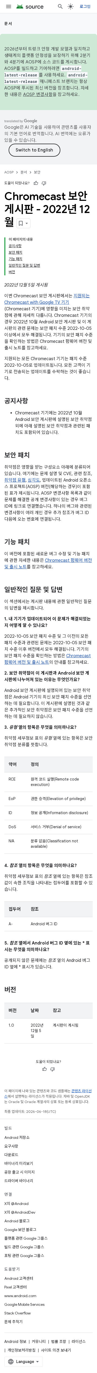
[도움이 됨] (36, 183)
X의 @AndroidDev (19, 1212)
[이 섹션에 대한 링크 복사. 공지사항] (33, 401)
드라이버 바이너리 (18, 1180)
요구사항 (11, 1146)
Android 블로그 (17, 1221)
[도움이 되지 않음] (44, 183)
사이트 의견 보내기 (56, 1350)
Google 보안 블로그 (20, 1229)
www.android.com (20, 1295)
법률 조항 (58, 1341)
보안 (37, 172)
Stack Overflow (17, 1313)
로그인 (85, 6)
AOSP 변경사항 (38, 94)
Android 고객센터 (18, 1278)
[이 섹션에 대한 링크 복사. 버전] (21, 990)
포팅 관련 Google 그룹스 (24, 1255)
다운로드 (11, 1154)
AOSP (8, 172)
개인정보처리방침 (22, 1350)
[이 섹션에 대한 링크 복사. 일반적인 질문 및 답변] (68, 590)
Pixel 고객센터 (15, 1287)
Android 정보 (15, 1341)
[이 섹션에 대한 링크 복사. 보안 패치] (35, 456)
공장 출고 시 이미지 (19, 1172)
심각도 (34, 480)
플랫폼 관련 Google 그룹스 (26, 1238)
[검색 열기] (60, 6)
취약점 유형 (15, 480)
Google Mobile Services (24, 1304)
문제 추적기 (13, 1321)
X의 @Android (16, 1203)
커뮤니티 (39, 1341)
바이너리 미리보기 (18, 1163)
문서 (8, 23)
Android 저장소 (17, 1137)
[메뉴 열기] (8, 6)
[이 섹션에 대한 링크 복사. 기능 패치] (35, 542)
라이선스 (79, 1341)
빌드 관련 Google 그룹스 (24, 1247)
